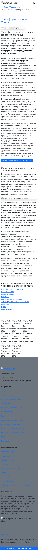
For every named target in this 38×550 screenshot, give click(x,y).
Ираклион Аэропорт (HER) (12, 289)
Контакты (5, 441)
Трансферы (15, 7)
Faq (2, 416)
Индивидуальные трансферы (13, 407)
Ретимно (5, 297)
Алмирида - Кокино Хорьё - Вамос (15, 302)
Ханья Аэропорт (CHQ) (10, 294)
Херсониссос (6, 304)
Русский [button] (5, 534)
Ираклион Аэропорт (10, 452)
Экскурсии (5, 403)
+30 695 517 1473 (8, 377)
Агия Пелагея (6, 309)
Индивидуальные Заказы (11, 399)
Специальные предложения (12, 420)
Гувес (3, 307)
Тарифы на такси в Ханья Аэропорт (19, 548)
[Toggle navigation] (29, 3)
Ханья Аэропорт (8, 460)
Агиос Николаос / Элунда (12, 468)
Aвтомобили (6, 391)
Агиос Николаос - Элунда (11, 299)
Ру (34, 3)
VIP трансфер (6, 412)
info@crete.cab (8, 374)
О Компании (6, 395)
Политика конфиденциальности (14, 428)
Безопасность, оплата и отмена (14, 432)
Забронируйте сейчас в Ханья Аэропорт (17, 160)
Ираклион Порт (7, 292)
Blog (3, 437)
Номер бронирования (10, 424)
